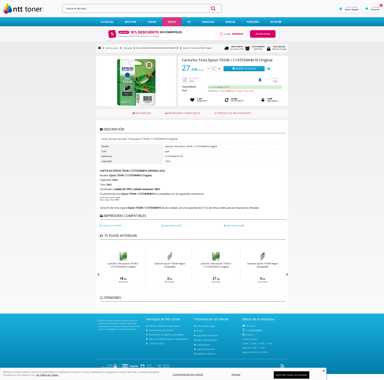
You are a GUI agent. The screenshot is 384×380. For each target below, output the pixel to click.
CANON (152, 22)
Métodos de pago (279, 47)
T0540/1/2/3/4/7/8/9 (111, 225)
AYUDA (274, 22)
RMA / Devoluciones (206, 339)
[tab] (245, 87)
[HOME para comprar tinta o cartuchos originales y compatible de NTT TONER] (23, 14)
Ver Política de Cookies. (47, 375)
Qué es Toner (157, 343)
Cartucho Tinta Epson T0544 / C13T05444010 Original (202, 265)
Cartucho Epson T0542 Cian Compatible (248, 265)
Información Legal (205, 325)
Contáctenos (203, 344)
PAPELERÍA (253, 22)
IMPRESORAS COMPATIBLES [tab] (184, 113)
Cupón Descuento (205, 349)
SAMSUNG (208, 22)
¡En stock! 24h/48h (219, 87)
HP (189, 22)
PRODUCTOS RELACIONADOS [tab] (234, 113)
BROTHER (130, 22)
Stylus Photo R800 (172, 225)
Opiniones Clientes (206, 353)
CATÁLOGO (107, 22)
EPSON (172, 22)
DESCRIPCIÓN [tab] (143, 113)
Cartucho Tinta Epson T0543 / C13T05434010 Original (108, 265)
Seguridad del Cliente (207, 335)
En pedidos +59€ (236, 47)
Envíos (199, 330)
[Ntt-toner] (99, 48)
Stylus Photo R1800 (235, 225)
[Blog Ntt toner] (282, 367)
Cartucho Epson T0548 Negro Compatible (155, 265)
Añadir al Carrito (245, 68)
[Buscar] (213, 8)
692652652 (258, 47)
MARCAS (230, 22)
